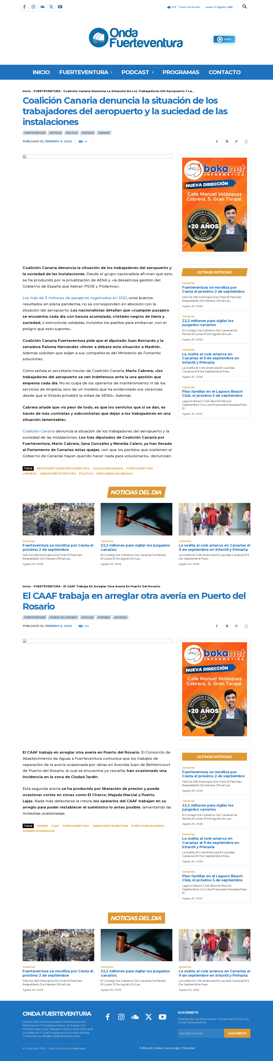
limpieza (30, 473)
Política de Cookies (151, 1048)
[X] (51, 7)
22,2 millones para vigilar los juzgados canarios (208, 323)
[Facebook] (24, 7)
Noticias (55, 133)
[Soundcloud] (42, 7)
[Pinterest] (236, 141)
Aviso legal (172, 1048)
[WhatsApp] (246, 141)
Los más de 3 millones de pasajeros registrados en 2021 (75, 298)
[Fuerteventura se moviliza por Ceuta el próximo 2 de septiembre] (58, 519)
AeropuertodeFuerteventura (63, 468)
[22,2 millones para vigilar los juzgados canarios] (136, 519)
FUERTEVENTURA (47, 91)
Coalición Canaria (39, 431)
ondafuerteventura (58, 473)
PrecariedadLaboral (114, 473)
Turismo (104, 133)
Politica (71, 133)
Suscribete (237, 1033)
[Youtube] (60, 7)
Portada (87, 133)
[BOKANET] (214, 205)
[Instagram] (33, 7)
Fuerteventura (139, 468)
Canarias (188, 283)
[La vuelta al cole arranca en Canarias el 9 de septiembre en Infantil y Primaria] (214, 519)
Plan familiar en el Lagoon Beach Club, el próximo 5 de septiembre (212, 393)
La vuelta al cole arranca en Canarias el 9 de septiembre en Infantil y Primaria (210, 358)
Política (86, 473)
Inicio (27, 91)
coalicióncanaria (108, 468)
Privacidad (188, 1048)
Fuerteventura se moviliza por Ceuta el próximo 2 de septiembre (213, 289)
